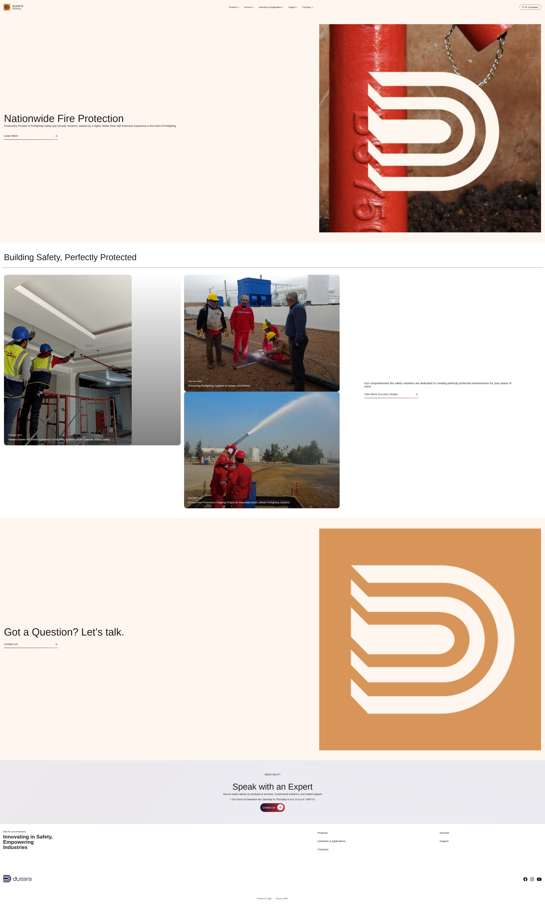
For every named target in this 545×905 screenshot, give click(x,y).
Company (306, 7)
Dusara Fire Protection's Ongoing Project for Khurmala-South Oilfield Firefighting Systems (239, 502)
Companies (533, 7)
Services (248, 7)
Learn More (11, 135)
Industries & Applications (270, 7)
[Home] (17, 876)
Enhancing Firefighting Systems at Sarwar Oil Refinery (219, 385)
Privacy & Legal (264, 898)
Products (233, 7)
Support (291, 7)
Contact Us (11, 644)
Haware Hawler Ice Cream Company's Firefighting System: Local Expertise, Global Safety (59, 439)
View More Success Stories (381, 394)
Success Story (15, 435)
